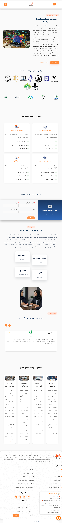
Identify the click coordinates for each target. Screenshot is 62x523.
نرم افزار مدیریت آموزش (45, 162)
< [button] (6, 326)
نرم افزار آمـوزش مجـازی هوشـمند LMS (25, 484)
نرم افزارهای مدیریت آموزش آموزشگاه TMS (47, 176)
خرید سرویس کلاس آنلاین (22, 173)
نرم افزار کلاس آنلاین (29, 470)
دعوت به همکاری (56, 484)
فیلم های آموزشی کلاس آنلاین (21, 180)
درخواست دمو (54, 63)
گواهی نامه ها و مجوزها (54, 488)
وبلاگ (59, 470)
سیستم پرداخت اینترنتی (50, 180)
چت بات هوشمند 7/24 (50, 149)
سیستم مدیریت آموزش (28, 474)
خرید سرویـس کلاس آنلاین (28, 477)
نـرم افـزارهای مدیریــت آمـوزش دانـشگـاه (25, 488)
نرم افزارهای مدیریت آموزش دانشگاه (48, 173)
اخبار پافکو (57, 477)
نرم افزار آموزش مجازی (17, 131)
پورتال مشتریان (56, 481)
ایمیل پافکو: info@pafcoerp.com (22, 504)
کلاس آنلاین (17, 162)
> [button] (9, 326)
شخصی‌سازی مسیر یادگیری (50, 145)
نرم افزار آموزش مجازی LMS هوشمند (20, 142)
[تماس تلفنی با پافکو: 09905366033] (5, 4)
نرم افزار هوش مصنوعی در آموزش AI (25, 481)
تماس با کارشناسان (44, 63)
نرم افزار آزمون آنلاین (23, 149)
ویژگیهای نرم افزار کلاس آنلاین (21, 176)
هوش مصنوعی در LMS (45, 131)
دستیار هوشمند (52, 142)
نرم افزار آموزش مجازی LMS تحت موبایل (19, 145)
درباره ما (58, 474)
